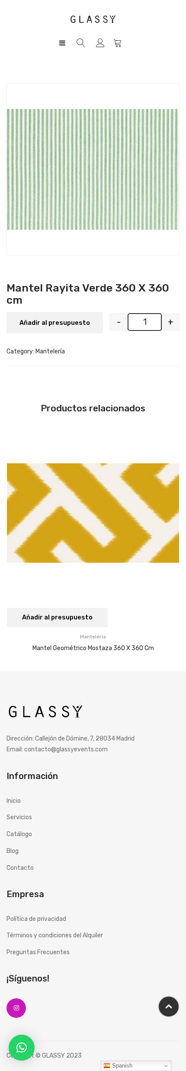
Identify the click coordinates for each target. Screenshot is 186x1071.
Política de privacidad (36, 919)
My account (101, 43)
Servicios (19, 817)
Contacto (20, 868)
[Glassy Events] (93, 18)
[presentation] (15, 541)
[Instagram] (16, 1008)
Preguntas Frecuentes (38, 952)
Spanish (121, 1065)
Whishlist (118, 43)
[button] (22, 1048)
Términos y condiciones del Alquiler (54, 935)
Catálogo (19, 834)
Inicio (13, 801)
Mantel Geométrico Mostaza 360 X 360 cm (93, 648)
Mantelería (50, 351)
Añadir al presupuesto (54, 323)
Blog (12, 851)
